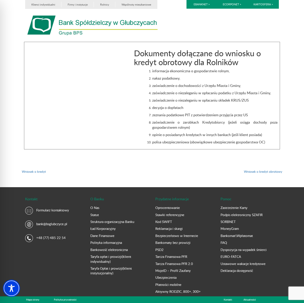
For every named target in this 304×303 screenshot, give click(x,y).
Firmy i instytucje (78, 4)
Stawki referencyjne (169, 215)
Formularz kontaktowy (52, 210)
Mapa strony (32, 299)
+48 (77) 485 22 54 (51, 237)
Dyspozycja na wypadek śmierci (244, 249)
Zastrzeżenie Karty (234, 207)
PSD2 (159, 249)
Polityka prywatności (65, 299)
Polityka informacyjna (106, 242)
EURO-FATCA (231, 256)
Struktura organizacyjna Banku (112, 221)
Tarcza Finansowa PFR (171, 256)
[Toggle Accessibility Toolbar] (11, 288)
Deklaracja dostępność (237, 270)
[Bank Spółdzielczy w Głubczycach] (92, 25)
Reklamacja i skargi (169, 228)
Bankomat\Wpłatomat (237, 235)
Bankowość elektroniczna (109, 249)
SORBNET (228, 221)
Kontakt (228, 299)
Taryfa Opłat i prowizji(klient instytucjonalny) (111, 270)
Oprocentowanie (167, 207)
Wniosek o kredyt (34, 171)
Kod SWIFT (163, 221)
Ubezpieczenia (165, 277)
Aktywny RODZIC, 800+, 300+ (178, 291)
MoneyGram (230, 228)
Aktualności (249, 299)
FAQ (224, 242)
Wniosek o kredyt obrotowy (263, 171)
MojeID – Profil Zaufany (173, 270)
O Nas (94, 207)
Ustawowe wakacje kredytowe (243, 263)
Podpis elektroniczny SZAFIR (242, 215)
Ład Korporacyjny (103, 228)
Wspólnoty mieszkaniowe (136, 4)
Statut (94, 215)
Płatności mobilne (168, 284)
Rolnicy (104, 4)
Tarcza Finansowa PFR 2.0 (174, 263)
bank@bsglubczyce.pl (51, 224)
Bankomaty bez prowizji (173, 242)
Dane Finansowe (102, 235)
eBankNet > (201, 4)
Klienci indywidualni (43, 4)
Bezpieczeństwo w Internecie (176, 235)
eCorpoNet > (232, 4)
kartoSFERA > (263, 4)
